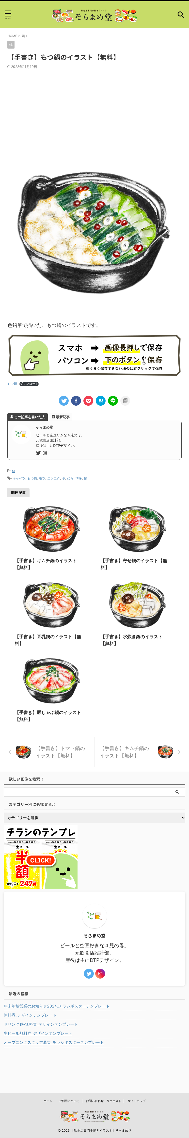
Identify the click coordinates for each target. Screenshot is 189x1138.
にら (70, 478)
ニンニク (53, 478)
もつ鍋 (32, 478)
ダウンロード (29, 384)
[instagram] (45, 453)
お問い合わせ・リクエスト (103, 1101)
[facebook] (76, 401)
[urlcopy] (125, 401)
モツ (42, 478)
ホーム (48, 1101)
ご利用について (69, 1101)
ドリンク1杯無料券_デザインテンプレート (41, 1024)
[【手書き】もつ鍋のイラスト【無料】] (101, 401)
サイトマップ (136, 1101)
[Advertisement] (94, 105)
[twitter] (64, 401)
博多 (79, 478)
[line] (113, 401)
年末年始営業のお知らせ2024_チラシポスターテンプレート (57, 1006)
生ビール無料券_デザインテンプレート (38, 1033)
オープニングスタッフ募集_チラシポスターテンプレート (54, 1042)
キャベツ (19, 478)
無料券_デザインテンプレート (30, 1015)
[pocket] (88, 401)
